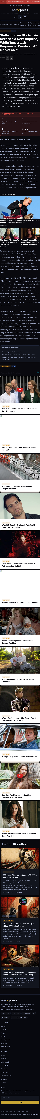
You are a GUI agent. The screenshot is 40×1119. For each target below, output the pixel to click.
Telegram (26, 1013)
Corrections (4, 1065)
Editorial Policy (5, 1062)
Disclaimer (4, 1079)
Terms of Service (6, 1076)
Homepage (5, 24)
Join (20, 1102)
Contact (3, 1083)
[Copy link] (11, 58)
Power (3, 1036)
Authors (3, 1059)
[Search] (15, 17)
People (3, 1033)
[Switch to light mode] (20, 17)
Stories (3, 1026)
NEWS (14, 31)
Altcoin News (13, 24)
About (3, 1055)
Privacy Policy (5, 1072)
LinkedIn (5, 1017)
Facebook (5, 1013)
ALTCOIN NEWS (5, 31)
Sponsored (4, 1043)
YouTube (16, 1013)
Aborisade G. (7, 54)
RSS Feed (4, 1069)
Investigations (5, 1040)
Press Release (5, 1047)
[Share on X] (7, 58)
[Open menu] (25, 17)
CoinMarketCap (20, 1017)
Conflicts (4, 1030)
